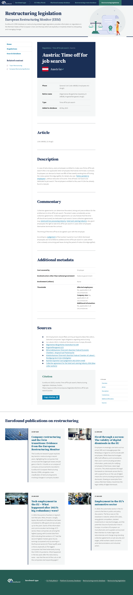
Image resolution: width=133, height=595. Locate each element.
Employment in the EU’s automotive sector (109, 503)
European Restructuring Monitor (20, 69)
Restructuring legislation (110, 3)
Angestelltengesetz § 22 (55, 347)
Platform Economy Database (70, 581)
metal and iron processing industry (53, 221)
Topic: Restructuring (16, 65)
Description (105, 391)
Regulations (46, 48)
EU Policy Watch (39, 3)
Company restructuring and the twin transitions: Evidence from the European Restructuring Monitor (46, 443)
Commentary (105, 395)
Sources (104, 403)
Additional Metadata (108, 399)
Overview (104, 383)
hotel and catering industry (77, 221)
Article (103, 387)
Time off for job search (60, 48)
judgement (52, 237)
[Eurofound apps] (14, 581)
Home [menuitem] (9, 44)
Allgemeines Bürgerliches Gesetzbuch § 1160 (62, 345)
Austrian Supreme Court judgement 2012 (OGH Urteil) (65, 361)
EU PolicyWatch (52, 581)
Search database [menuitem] (14, 54)
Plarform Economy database (60, 3)
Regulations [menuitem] (12, 49)
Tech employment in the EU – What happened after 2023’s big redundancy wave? (45, 506)
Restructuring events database (85, 3)
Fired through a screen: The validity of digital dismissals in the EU (109, 440)
